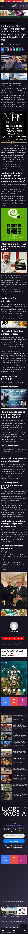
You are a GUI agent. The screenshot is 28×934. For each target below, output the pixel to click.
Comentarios (20, 711)
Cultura (7, 20)
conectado (19, 643)
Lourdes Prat (7, 44)
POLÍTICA (18, 919)
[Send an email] (10, 44)
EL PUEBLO (12, 916)
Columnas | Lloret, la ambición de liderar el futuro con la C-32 (20, 785)
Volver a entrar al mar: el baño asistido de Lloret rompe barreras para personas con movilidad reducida (19, 768)
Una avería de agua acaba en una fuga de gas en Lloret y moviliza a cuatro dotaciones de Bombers (20, 717)
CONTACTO (6, 916)
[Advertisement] (14, 882)
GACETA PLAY (6, 919)
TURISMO (23, 919)
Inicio (3, 20)
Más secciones (14, 924)
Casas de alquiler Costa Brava (14, 905)
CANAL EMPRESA (20, 916)
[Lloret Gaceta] (14, 5)
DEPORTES (4, 921)
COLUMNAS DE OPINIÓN (13, 921)
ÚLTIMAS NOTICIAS (10, 23)
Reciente (7, 711)
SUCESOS (12, 919)
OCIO (21, 921)
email (3, 437)
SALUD (24, 921)
